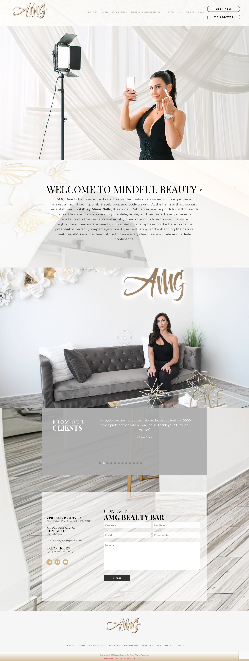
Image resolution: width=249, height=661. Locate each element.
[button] (124, 337)
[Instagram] (49, 562)
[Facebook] (57, 562)
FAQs (180, 12)
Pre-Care (190, 12)
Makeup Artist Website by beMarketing (120, 658)
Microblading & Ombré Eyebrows (145, 12)
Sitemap (141, 658)
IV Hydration (169, 12)
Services (104, 12)
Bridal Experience (119, 12)
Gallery (201, 12)
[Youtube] (65, 562)
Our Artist (92, 12)
